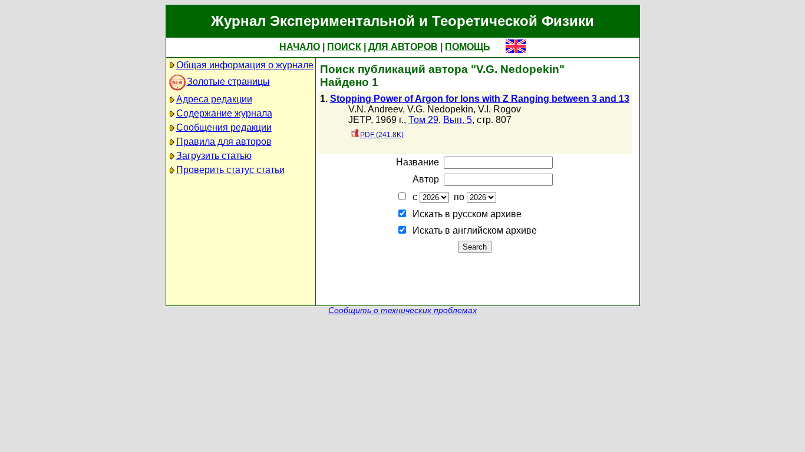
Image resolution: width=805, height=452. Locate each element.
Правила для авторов (224, 142)
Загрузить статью (214, 156)
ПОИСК (344, 47)
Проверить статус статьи (230, 170)
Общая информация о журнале (245, 65)
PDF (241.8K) (382, 135)
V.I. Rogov (499, 109)
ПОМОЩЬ (467, 47)
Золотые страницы (228, 82)
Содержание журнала (224, 113)
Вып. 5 (457, 120)
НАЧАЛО (299, 47)
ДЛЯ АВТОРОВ (403, 47)
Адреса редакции (214, 99)
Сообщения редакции (224, 127)
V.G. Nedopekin (440, 109)
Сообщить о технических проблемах (402, 310)
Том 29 (423, 120)
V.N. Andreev (375, 109)
